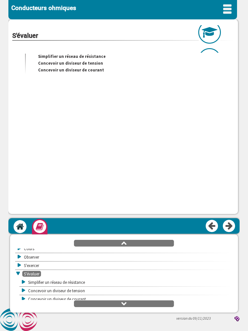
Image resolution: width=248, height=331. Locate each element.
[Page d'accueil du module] (20, 226)
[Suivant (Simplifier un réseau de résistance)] (229, 226)
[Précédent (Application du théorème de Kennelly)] (212, 226)
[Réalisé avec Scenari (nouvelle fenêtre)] (237, 319)
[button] (124, 243)
